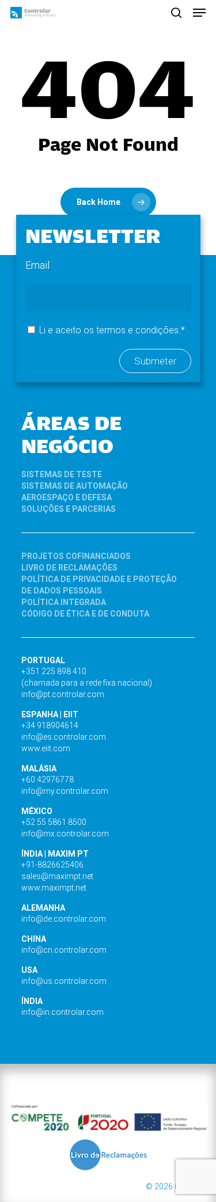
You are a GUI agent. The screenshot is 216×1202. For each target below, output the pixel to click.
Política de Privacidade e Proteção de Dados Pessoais (99, 585)
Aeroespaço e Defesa (66, 497)
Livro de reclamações (69, 567)
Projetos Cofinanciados (76, 556)
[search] (176, 12)
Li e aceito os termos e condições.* (112, 330)
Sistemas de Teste (61, 474)
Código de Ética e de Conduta (85, 613)
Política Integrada (63, 602)
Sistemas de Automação (74, 485)
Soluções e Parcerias (68, 508)
